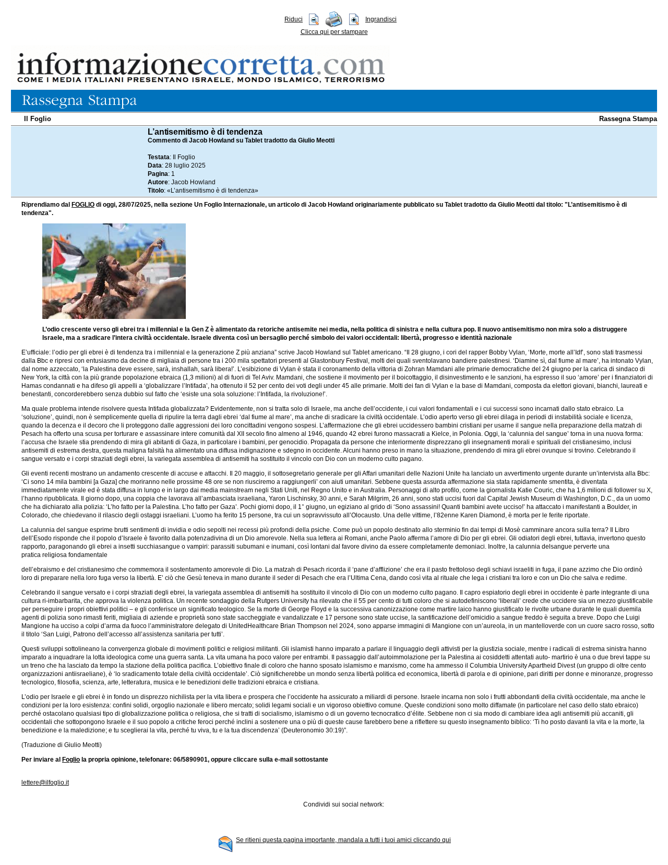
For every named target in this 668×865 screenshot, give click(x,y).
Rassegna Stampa (628, 119)
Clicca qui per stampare (334, 31)
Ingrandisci (381, 19)
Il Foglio (37, 119)
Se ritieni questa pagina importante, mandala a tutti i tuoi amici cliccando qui (343, 840)
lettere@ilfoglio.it (45, 782)
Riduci (293, 19)
